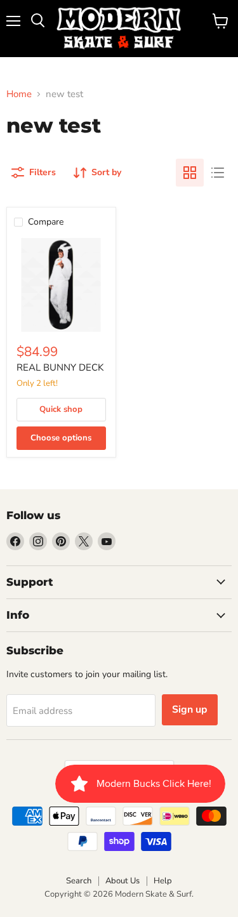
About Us (122, 881)
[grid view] (190, 173)
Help (163, 881)
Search (78, 881)
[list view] (218, 173)
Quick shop (61, 409)
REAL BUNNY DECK (60, 367)
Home (19, 94)
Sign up (190, 709)
